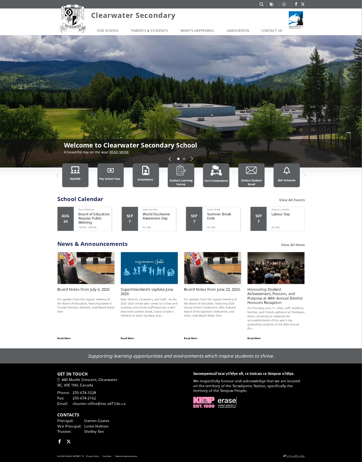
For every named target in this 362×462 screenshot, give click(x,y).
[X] (303, 4)
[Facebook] (296, 4)
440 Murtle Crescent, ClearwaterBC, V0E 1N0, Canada (87, 382)
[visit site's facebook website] (59, 441)
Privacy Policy (92, 456)
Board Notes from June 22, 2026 (212, 289)
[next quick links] (304, 175)
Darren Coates (96, 420)
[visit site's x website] (68, 441)
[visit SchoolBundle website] (294, 456)
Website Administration (126, 456)
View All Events (292, 200)
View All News (293, 245)
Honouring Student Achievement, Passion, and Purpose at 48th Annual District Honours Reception (275, 296)
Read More (64, 338)
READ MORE (177, 152)
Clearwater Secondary (133, 15)
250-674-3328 (84, 392)
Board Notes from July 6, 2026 (83, 289)
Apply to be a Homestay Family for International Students (157, 140)
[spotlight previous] (170, 158)
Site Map (107, 456)
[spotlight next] (191, 158)
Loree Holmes (96, 426)
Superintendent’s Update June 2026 (147, 291)
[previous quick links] (57, 175)
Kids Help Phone (204, 402)
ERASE (227, 402)
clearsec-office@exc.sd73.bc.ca (99, 403)
